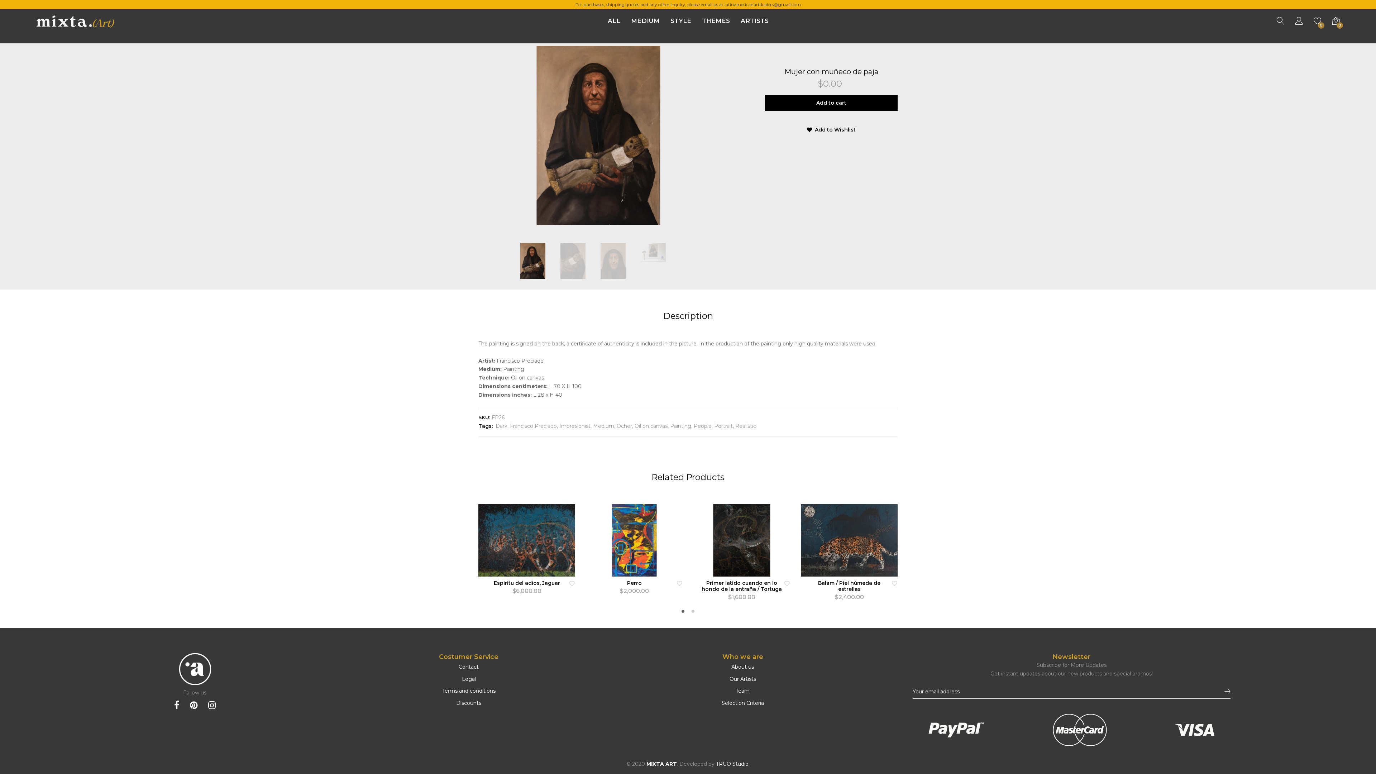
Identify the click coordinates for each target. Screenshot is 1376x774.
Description (688, 316)
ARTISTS (755, 21)
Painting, (680, 426)
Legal (469, 679)
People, (702, 426)
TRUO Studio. (733, 764)
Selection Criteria (743, 703)
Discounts (468, 703)
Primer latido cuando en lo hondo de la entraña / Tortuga (742, 586)
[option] (598, 135)
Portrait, (723, 426)
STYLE (680, 21)
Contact (469, 667)
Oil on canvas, (651, 426)
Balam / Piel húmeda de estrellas (849, 586)
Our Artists (743, 679)
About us (742, 667)
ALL (614, 21)
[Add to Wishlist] (572, 583)
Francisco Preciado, (533, 426)
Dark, (501, 426)
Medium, (603, 426)
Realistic (745, 426)
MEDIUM (645, 21)
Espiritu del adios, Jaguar (527, 583)
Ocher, (624, 426)
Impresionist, (575, 426)
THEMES (716, 21)
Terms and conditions (469, 691)
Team (743, 691)
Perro (634, 583)
